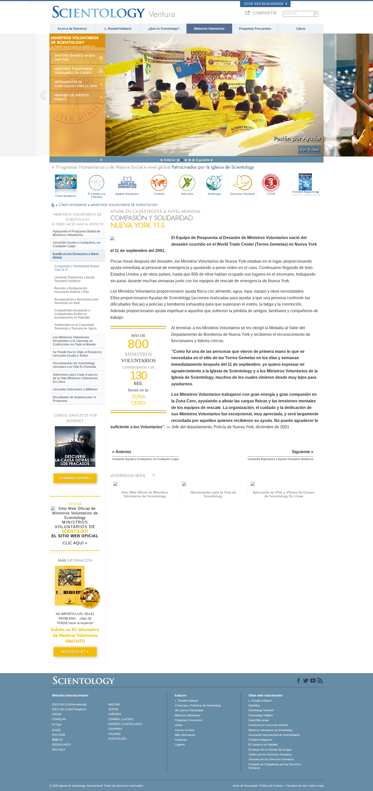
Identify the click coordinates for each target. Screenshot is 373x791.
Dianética (254, 705)
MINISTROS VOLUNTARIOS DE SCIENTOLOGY (124, 204)
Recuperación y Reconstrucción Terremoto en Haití (76, 301)
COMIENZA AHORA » (75, 478)
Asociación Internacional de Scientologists (274, 734)
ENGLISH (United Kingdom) (69, 709)
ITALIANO (114, 733)
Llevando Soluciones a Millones (75, 389)
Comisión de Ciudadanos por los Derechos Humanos (274, 766)
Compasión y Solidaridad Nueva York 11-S (76, 268)
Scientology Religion (260, 715)
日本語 (56, 730)
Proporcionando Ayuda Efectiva (75, 57)
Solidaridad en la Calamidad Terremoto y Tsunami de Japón (75, 326)
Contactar (181, 739)
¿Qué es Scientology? (163, 28)
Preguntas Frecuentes (255, 28)
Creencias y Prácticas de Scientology (198, 705)
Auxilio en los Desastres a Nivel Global (75, 255)
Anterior (170, 159)
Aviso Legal (316, 785)
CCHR (271, 193)
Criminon (159, 193)
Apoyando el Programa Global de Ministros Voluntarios (76, 233)
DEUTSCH (58, 749)
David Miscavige (258, 720)
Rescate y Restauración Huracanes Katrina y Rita (71, 290)
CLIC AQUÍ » (75, 543)
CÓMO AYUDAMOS (73, 204)
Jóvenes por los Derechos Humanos (271, 759)
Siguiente (202, 159)
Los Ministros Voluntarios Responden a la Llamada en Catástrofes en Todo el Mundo (74, 341)
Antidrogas (214, 193)
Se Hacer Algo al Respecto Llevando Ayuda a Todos (77, 353)
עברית (56, 724)
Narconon (187, 193)
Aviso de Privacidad (245, 785)
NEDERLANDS (61, 744)
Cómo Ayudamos (65, 195)
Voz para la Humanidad (189, 710)
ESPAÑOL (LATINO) (121, 719)
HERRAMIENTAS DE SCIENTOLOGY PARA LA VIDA (76, 84)
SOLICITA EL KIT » (75, 651)
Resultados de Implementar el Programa (74, 399)
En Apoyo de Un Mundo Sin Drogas (270, 749)
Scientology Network (261, 710)
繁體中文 (57, 739)
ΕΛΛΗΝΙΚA (115, 728)
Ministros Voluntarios (209, 28)
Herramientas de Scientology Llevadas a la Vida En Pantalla (74, 365)
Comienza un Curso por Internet (268, 724)
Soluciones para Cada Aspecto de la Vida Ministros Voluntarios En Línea (75, 378)
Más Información (185, 734)
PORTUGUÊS (117, 738)
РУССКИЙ (58, 734)
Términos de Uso (296, 785)
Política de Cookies (271, 785)
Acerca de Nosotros (72, 28)
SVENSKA (114, 714)
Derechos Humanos (242, 193)
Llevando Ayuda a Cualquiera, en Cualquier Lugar (76, 244)
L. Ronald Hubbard (118, 28)
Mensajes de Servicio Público (72, 97)
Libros (301, 28)
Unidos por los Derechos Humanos (270, 754)
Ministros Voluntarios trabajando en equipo (74, 71)
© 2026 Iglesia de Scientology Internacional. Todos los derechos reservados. (96, 785)
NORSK (113, 709)
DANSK (56, 714)
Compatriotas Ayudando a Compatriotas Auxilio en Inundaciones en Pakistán (72, 314)
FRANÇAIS (59, 719)
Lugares (180, 744)
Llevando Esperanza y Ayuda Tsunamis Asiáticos (74, 279)
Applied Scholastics (127, 193)
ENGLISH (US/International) (69, 704)
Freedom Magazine (305, 193)
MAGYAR (114, 704)
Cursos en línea (184, 730)
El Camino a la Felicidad (96, 195)
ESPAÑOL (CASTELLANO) (125, 723)
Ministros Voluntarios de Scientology (270, 730)
